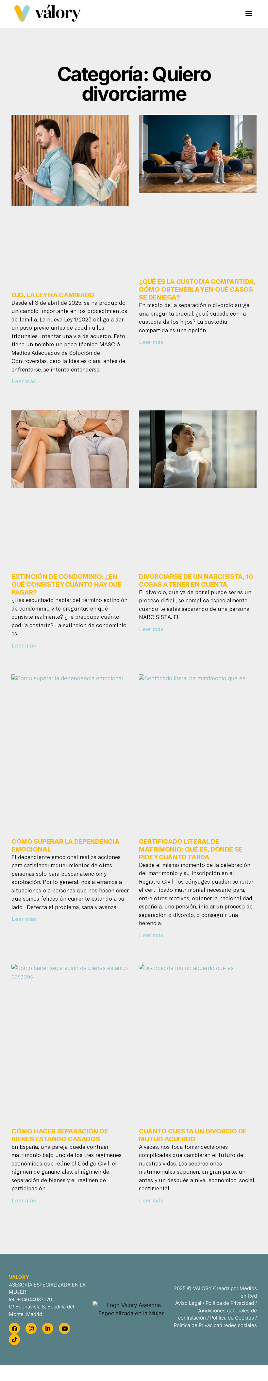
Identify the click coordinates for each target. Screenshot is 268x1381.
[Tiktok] (14, 1339)
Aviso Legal (188, 1303)
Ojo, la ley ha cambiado (52, 295)
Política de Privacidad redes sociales (215, 1325)
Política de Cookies (232, 1318)
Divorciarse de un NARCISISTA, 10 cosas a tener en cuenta (196, 580)
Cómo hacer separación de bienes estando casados (59, 1135)
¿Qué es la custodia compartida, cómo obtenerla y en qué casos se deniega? (197, 289)
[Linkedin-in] (47, 1328)
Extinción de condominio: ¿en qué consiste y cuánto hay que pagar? (66, 584)
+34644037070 (34, 1299)
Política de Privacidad (230, 1303)
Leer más (23, 381)
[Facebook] (14, 1328)
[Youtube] (64, 1328)
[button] (248, 13)
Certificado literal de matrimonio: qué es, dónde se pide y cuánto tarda (191, 849)
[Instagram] (31, 1328)
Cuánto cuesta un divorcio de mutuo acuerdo (193, 1135)
